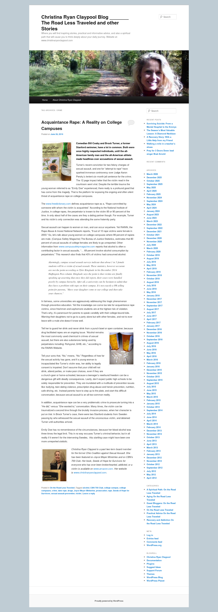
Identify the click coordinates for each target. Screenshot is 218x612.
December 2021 (154, 231)
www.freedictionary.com (58, 203)
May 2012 (151, 474)
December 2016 (154, 329)
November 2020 (154, 241)
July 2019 (151, 261)
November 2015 (154, 373)
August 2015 (153, 383)
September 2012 (154, 467)
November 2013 (154, 433)
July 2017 (151, 312)
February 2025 (154, 194)
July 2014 (151, 413)
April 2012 (152, 477)
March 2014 (152, 423)
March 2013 (152, 447)
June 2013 (152, 440)
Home (45, 99)
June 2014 (152, 417)
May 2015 (151, 393)
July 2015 (151, 386)
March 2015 (152, 396)
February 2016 (154, 363)
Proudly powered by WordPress (109, 600)
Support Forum (154, 570)
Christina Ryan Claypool (159, 556)
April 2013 (152, 444)
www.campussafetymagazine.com (77, 246)
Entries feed (152, 538)
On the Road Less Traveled (62, 487)
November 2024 (154, 197)
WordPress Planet (155, 580)
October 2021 (153, 234)
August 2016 (153, 342)
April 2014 (152, 420)
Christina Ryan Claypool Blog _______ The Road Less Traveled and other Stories (85, 22)
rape (110, 490)
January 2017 (153, 325)
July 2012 (151, 471)
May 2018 (151, 292)
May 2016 (151, 352)
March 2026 (152, 173)
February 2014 (154, 427)
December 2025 (154, 177)
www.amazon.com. (104, 468)
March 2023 (152, 221)
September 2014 (154, 410)
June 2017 (152, 315)
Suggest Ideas (154, 567)
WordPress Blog (155, 577)
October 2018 (153, 278)
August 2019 (153, 258)
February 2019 (154, 271)
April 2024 (152, 207)
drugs (70, 490)
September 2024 (154, 201)
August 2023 (153, 214)
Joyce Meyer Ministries (84, 490)
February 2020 (154, 251)
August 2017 (153, 309)
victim (78, 493)
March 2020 (152, 248)
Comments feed (154, 541)
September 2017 (154, 305)
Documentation (154, 560)
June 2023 (152, 217)
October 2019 (153, 255)
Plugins (150, 563)
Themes (150, 573)
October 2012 (153, 464)
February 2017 (154, 322)
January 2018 (153, 295)
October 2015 (153, 376)
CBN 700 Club (96, 487)
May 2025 (151, 187)
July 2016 (151, 346)
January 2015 (153, 403)
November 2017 (154, 302)
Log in (150, 535)
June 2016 (152, 349)
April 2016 (152, 356)
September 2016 (154, 339)
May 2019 (151, 265)
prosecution (101, 490)
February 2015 (154, 400)
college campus (111, 487)
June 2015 (152, 390)
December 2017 (154, 298)
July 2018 (151, 285)
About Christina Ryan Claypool (67, 99)
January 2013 (153, 454)
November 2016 (154, 332)
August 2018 (153, 282)
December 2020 (154, 238)
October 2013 (153, 437)
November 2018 (154, 275)
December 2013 (154, 430)
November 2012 (154, 460)
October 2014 (153, 406)
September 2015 (154, 379)
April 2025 (152, 190)
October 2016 (153, 336)
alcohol (86, 487)
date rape (62, 490)
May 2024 (151, 204)
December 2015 (154, 369)
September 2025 (154, 184)
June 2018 (152, 288)
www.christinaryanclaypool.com (90, 472)
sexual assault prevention (63, 493)
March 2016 (152, 359)
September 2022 (154, 228)
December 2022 (154, 224)
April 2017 (152, 319)
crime (54, 490)
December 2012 (154, 457)
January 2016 (153, 366)
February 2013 (154, 450)
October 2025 (153, 180)
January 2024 (153, 211)
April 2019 (152, 268)
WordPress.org (154, 545)
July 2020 (151, 244)
